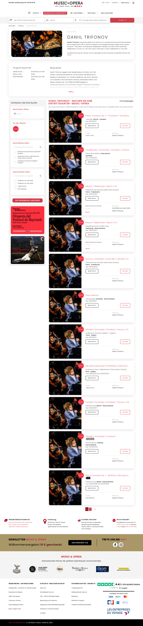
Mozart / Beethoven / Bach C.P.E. (101, 186)
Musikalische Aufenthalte (55, 13)
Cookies (43, 613)
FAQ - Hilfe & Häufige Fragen (49, 596)
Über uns (43, 588)
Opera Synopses (14, 596)
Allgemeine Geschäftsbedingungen (52, 605)
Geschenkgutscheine (16, 605)
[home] (68, 4)
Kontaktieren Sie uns (47, 592)
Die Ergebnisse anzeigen (27, 200)
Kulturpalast (90, 299)
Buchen (125, 125)
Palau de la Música (93, 153)
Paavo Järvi (17, 74)
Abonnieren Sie (80, 542)
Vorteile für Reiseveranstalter (81, 605)
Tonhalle (89, 119)
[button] (106, 3)
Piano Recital (92, 295)
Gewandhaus (91, 443)
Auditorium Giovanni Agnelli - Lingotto (28, 162)
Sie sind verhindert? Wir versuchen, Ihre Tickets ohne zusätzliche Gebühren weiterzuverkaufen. (21, 524)
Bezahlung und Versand (48, 600)
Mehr (88, 212)
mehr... (71, 91)
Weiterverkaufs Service (79, 592)
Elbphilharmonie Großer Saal (97, 226)
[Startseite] (29, 12)
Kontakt (11, 2)
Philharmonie (91, 406)
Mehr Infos (92, 125)
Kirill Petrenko (18, 77)
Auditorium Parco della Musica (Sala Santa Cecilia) (28, 157)
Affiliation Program (78, 600)
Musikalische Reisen (16, 592)
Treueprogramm (77, 588)
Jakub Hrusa (17, 72)
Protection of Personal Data (49, 609)
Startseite (12, 26)
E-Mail (119, 527)
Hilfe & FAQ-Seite (131, 527)
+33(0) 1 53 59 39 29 (123, 524)
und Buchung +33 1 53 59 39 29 (25, 2)
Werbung (75, 596)
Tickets (36, 13)
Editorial (92, 13)
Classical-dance (15, 600)
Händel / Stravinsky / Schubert (100, 436)
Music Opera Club (15, 609)
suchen (121, 20)
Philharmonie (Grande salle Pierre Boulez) (29, 152)
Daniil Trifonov (118, 135)
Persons (21, 26)
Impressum (21, 623)
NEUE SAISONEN (107, 13)
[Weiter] (95, 509)
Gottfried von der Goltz (25, 180)
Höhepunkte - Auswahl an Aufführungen (22, 588)
